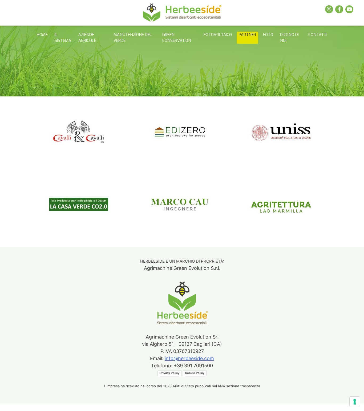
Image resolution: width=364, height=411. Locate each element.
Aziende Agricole (87, 37)
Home (42, 34)
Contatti (317, 34)
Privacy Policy (169, 373)
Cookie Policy (194, 373)
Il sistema (63, 37)
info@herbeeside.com (189, 358)
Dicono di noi (289, 37)
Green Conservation (176, 37)
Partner (247, 34)
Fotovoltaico (218, 34)
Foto (268, 34)
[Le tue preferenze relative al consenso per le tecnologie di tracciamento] (355, 402)
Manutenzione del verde (133, 37)
